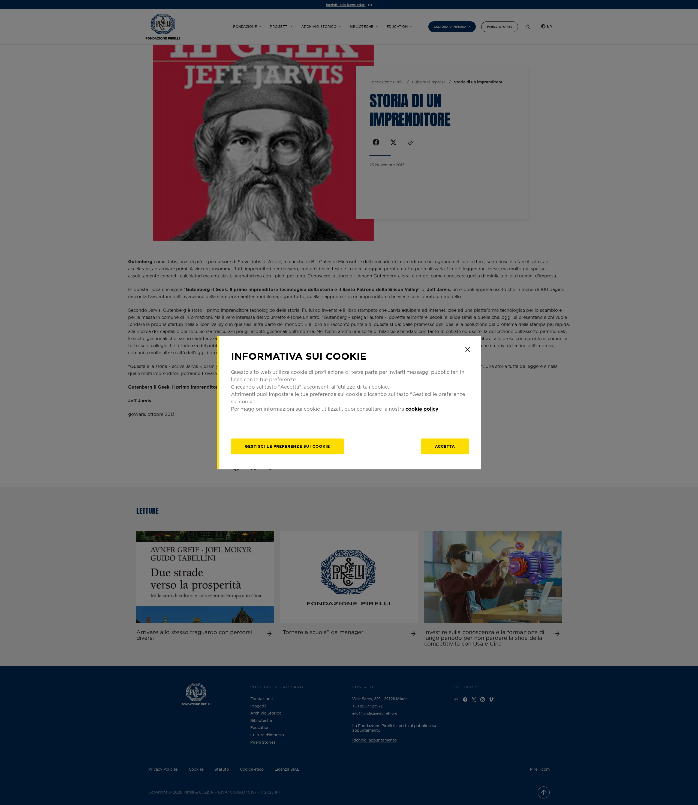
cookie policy (421, 408)
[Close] (467, 349)
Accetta (445, 446)
